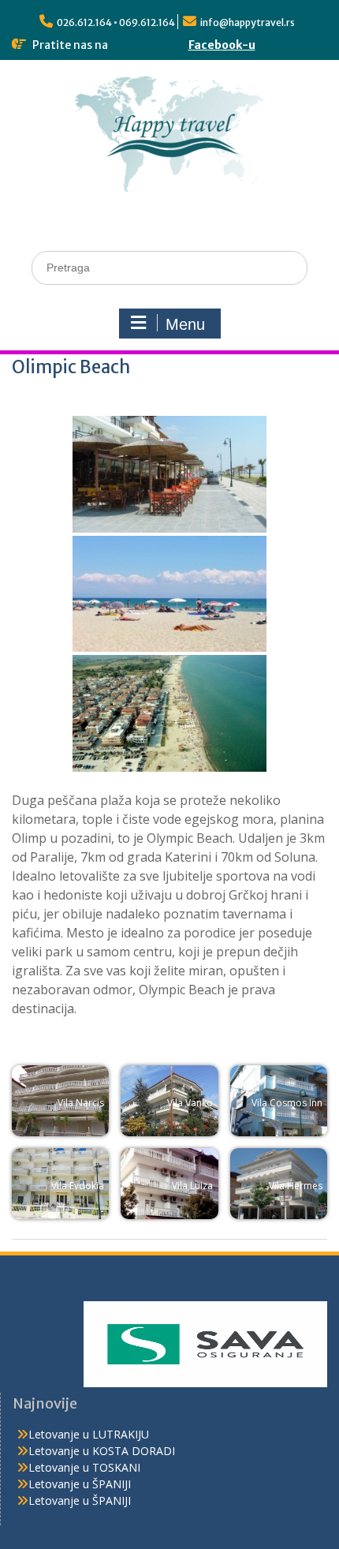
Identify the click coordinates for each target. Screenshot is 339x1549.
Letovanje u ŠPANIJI (79, 1483)
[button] (60, 1100)
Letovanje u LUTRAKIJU (88, 1434)
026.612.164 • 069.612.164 (116, 22)
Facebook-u (221, 45)
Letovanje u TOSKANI (84, 1467)
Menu (185, 324)
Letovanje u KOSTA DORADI (101, 1450)
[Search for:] (169, 267)
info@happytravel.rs (247, 22)
